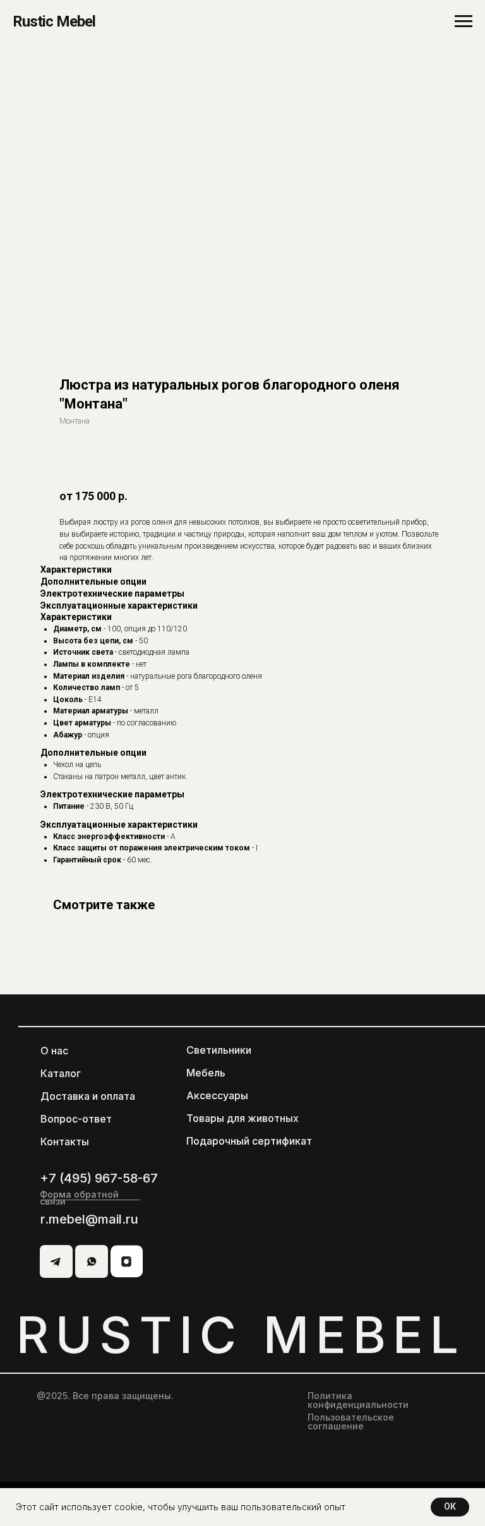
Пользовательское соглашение (351, 1421)
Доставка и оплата (87, 1096)
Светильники (218, 1050)
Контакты (64, 1141)
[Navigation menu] (463, 21)
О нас (54, 1050)
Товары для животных (242, 1118)
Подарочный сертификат (249, 1141)
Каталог (60, 1073)
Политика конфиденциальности (358, 1400)
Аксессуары (217, 1095)
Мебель (205, 1072)
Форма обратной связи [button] (79, 1198)
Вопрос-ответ (76, 1118)
